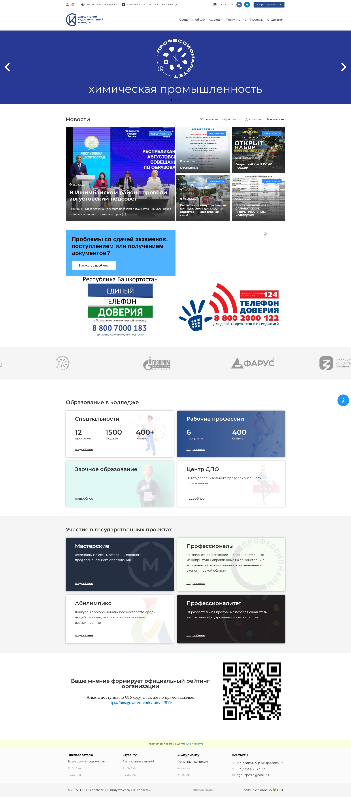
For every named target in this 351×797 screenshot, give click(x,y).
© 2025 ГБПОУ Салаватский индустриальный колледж (109, 790)
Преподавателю (80, 755)
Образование (209, 119)
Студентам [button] (275, 19)
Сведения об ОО (192, 19)
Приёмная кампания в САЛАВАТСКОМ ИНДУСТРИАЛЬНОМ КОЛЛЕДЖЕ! (251, 210)
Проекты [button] (256, 19)
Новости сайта (160, 133)
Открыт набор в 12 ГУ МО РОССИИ (253, 166)
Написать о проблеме (94, 265)
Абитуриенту (188, 755)
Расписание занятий (138, 761)
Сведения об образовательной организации (152, 4)
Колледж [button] (215, 19)
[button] (7, 67)
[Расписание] (215, 4)
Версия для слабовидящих (102, 4)
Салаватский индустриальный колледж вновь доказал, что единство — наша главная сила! (203, 210)
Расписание (226, 4)
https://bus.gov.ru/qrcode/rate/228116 (140, 702)
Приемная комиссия (193, 761)
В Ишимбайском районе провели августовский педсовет (118, 195)
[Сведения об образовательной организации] (123, 4)
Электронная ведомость (86, 761)
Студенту (129, 755)
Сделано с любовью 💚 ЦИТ (262, 790)
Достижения (254, 119)
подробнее (84, 449)
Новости (78, 119)
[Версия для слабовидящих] (82, 4)
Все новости (275, 119)
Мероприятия (231, 119)
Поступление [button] (236, 19)
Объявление (189, 167)
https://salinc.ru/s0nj (192, 743)
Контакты (240, 755)
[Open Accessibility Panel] (343, 400)
